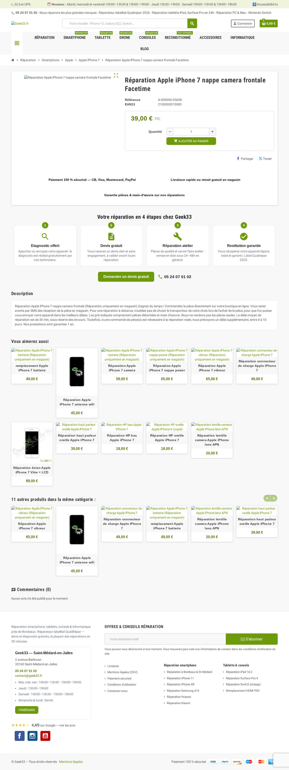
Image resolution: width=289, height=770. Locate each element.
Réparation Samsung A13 (183, 690)
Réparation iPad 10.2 (239, 672)
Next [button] (273, 498)
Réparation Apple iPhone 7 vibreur (212, 368)
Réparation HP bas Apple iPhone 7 (122, 438)
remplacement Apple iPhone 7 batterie (32, 368)
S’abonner (254, 639)
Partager (247, 159)
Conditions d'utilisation (121, 684)
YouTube (45, 736)
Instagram (32, 736)
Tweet (267, 159)
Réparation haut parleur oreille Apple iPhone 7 (77, 438)
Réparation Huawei (179, 696)
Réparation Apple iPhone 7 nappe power (167, 368)
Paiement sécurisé (119, 678)
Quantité (155, 131)
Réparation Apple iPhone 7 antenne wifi (77, 402)
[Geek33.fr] (20, 23)
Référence (132, 100)
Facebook (20, 736)
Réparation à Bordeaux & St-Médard (189, 672)
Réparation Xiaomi (178, 703)
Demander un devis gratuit (126, 277)
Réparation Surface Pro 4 (242, 678)
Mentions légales (71, 761)
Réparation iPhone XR (180, 684)
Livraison (113, 666)
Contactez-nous (117, 691)
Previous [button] (266, 498)
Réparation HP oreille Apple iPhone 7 (167, 438)
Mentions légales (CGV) (122, 672)
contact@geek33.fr (28, 676)
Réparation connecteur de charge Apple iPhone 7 (257, 365)
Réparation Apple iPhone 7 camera (122, 368)
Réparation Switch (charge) (243, 684)
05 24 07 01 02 (26, 12)
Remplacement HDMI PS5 (242, 690)
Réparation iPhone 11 (180, 678)
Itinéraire (27, 710)
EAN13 (130, 104)
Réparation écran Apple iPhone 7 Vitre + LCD (32, 470)
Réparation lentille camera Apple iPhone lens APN (212, 440)
